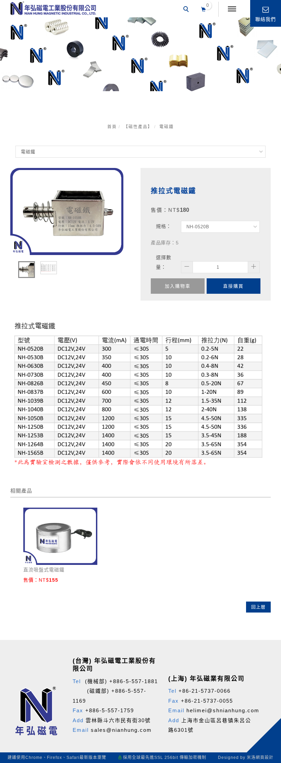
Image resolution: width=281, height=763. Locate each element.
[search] (187, 9)
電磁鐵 (166, 126)
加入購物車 (178, 286)
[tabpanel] (140, 54)
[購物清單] (203, 8)
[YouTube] (266, 606)
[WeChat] (266, 590)
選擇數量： (163, 262)
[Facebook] (266, 557)
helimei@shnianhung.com (222, 710)
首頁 (112, 126)
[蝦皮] (266, 623)
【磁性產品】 (138, 126)
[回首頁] (53, 8)
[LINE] (266, 573)
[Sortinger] (266, 639)
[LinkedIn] (266, 656)
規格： (163, 226)
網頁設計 (264, 757)
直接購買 (233, 286)
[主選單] (232, 9)
